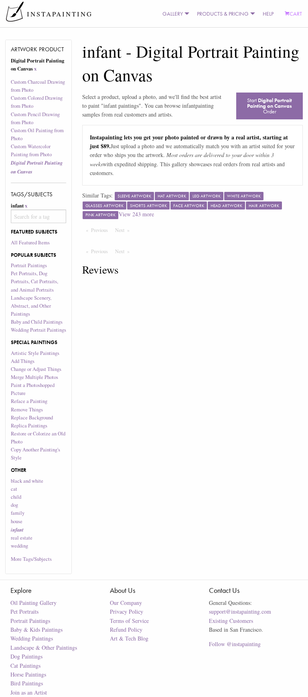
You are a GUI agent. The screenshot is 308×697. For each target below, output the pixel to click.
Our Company (126, 602)
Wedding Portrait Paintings (38, 329)
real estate (21, 537)
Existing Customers (231, 620)
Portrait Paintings (29, 265)
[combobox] (39, 216)
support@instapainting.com (240, 611)
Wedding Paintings (31, 638)
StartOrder (269, 106)
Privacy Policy (126, 611)
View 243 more (136, 214)
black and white (27, 480)
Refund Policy (126, 629)
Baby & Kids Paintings (36, 629)
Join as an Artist (28, 692)
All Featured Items (30, 242)
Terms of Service (129, 620)
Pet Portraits (24, 611)
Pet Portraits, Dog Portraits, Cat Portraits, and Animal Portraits (34, 281)
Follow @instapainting (235, 644)
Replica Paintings (29, 425)
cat (14, 488)
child (16, 497)
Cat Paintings (25, 665)
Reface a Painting (29, 401)
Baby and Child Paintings (37, 321)
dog (14, 505)
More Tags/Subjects (31, 559)
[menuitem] (174, 13)
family (17, 513)
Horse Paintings (28, 674)
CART (296, 13)
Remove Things (27, 409)
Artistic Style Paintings (35, 353)
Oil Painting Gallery (33, 602)
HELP (268, 13)
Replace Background (32, 417)
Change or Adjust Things (36, 369)
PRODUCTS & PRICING (223, 13)
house (16, 521)
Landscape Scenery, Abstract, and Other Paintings (31, 305)
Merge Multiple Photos (34, 377)
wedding (19, 545)
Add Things (22, 361)
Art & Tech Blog (129, 638)
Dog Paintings (26, 656)
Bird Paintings (26, 683)
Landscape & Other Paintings (43, 647)
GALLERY (172, 13)
